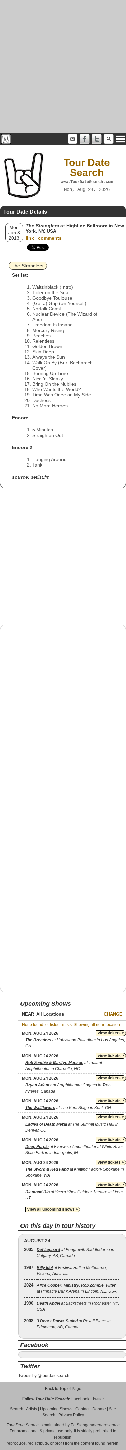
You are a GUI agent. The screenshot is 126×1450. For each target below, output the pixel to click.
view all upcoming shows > (52, 1209)
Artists (31, 1409)
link (30, 238)
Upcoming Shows (56, 1409)
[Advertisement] (63, 66)
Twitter (98, 1398)
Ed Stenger (81, 1425)
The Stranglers (27, 265)
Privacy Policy (71, 1415)
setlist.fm (40, 477)
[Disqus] (63, 716)
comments (50, 238)
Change (113, 1014)
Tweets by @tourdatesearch (43, 1375)
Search (16, 1409)
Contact (82, 1409)
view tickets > (111, 1033)
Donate (99, 1409)
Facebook (80, 1398)
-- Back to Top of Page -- (63, 1388)
